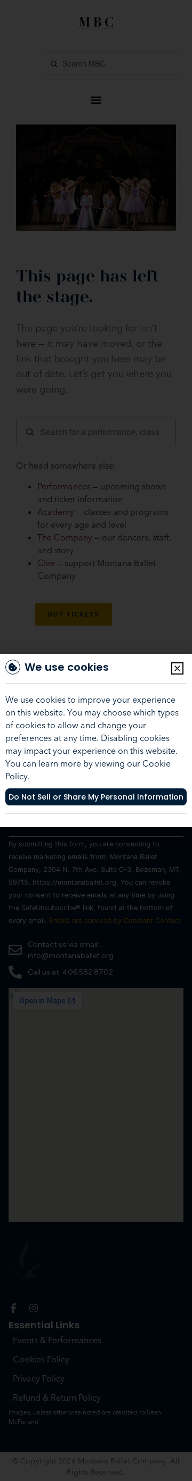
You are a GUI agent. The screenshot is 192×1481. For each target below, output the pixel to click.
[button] (177, 668)
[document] (96, 740)
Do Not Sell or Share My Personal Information (96, 797)
